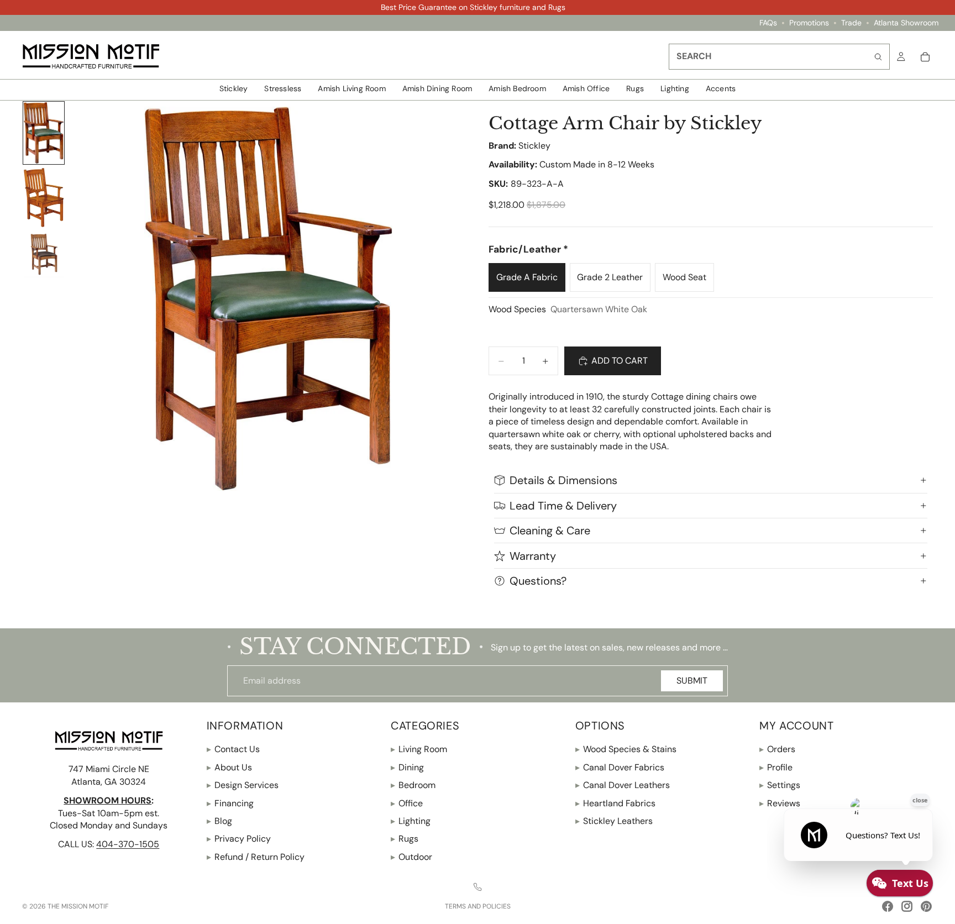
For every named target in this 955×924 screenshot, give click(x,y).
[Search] (878, 57)
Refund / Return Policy (256, 857)
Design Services (243, 785)
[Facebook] (887, 906)
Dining (407, 767)
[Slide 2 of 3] (44, 197)
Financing (230, 803)
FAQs (768, 23)
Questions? (538, 581)
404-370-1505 (127, 844)
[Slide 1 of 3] (44, 133)
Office (407, 803)
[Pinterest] (926, 906)
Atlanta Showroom (906, 23)
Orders (777, 749)
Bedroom (413, 785)
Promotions (809, 23)
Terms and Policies (478, 906)
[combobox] (779, 57)
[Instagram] (907, 906)
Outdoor (411, 857)
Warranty (533, 556)
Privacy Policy (239, 838)
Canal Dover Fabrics (619, 767)
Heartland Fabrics (615, 803)
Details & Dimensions (563, 480)
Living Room (419, 749)
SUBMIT (691, 680)
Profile (776, 767)
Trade (851, 23)
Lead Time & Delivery (563, 505)
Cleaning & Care (550, 530)
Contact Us (233, 749)
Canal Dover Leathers (622, 785)
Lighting (411, 821)
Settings (779, 785)
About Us (229, 767)
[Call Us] (477, 887)
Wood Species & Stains (625, 749)
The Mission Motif (78, 906)
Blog (219, 821)
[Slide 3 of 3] (44, 254)
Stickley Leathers (614, 821)
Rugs (404, 838)
